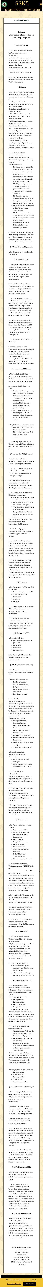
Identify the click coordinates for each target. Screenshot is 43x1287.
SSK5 (22, 3)
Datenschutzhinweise (14, 1284)
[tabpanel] (22, 10)
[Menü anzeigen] (40, 4)
